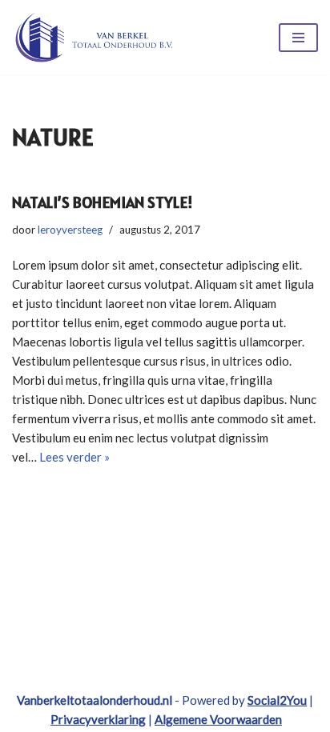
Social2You (277, 700)
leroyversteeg (70, 229)
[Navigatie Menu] (298, 37)
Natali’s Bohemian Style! (102, 202)
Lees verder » (74, 457)
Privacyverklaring (98, 719)
